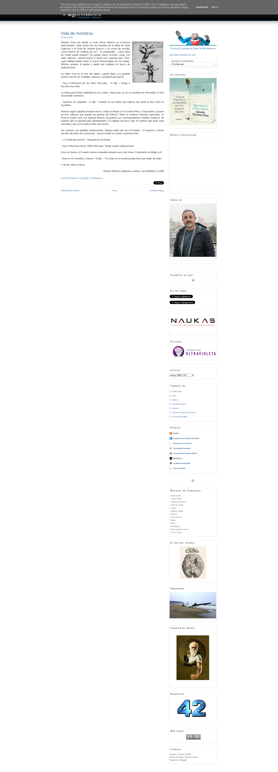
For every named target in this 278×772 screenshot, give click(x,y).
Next (174, 396)
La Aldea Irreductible (181, 463)
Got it (215, 7)
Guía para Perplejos (180, 417)
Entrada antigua (157, 190)
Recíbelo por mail (187, 55)
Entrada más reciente (70, 190)
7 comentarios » (96, 178)
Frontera (175, 408)
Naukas (175, 400)
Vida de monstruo (77, 33)
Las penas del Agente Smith (185, 453)
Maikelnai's (177, 458)
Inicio (114, 190)
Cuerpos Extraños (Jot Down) (183, 412)
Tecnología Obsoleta (181, 448)
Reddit (176, 433)
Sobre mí (198, 48)
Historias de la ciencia (182, 443)
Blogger (183, 760)
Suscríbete (174, 55)
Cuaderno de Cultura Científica (186, 438)
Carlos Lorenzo (191, 757)
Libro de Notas (179, 468)
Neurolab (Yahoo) (179, 404)
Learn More (202, 7)
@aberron (210, 48)
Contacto (186, 48)
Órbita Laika (176, 391)
